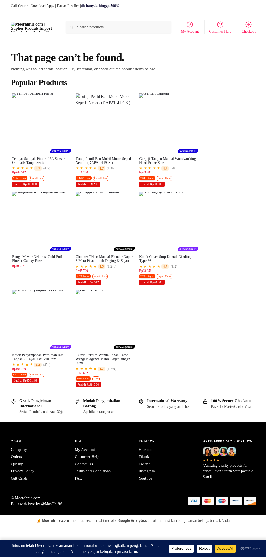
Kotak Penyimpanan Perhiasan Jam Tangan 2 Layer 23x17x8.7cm (38, 357)
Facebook (147, 449)
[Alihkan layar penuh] (5, 531)
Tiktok (144, 456)
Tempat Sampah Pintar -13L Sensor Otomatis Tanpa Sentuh (38, 161)
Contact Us (84, 464)
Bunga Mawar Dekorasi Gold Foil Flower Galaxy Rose (37, 259)
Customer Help (220, 31)
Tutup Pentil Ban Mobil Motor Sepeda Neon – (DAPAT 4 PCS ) (104, 161)
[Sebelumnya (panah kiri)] (1, 537)
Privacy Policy (22, 471)
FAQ (78, 478)
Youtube (145, 478)
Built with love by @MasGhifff (36, 504)
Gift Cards (19, 478)
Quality (17, 464)
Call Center (19, 6)
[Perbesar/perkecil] (1, 531)
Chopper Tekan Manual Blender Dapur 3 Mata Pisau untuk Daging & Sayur (104, 259)
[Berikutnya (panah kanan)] (5, 537)
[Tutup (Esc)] (14, 531)
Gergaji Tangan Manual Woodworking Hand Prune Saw (167, 161)
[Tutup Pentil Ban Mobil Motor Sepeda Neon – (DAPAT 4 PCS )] (105, 122)
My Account (190, 31)
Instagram (147, 471)
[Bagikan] (9, 531)
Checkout (249, 31)
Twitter (144, 464)
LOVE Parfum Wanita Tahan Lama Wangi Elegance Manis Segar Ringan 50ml (103, 359)
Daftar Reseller (68, 6)
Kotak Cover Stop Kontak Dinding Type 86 (165, 259)
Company (19, 449)
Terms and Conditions (93, 471)
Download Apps (42, 6)
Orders (16, 456)
